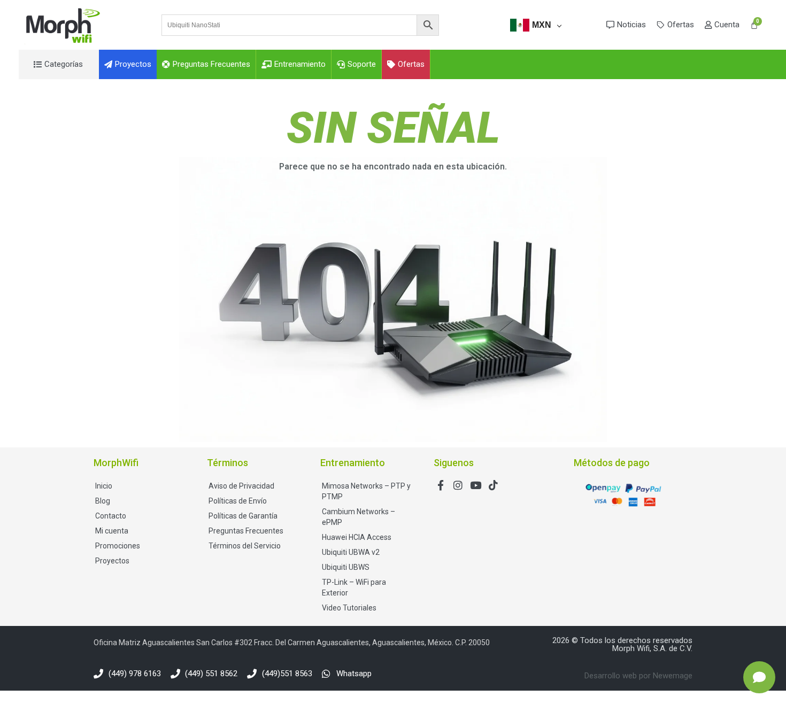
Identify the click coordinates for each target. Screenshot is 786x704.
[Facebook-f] (440, 485)
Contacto (110, 516)
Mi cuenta (111, 531)
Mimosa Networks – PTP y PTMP (366, 491)
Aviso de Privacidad (241, 486)
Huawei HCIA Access (356, 537)
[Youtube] (475, 485)
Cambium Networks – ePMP (358, 517)
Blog (102, 501)
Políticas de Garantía (243, 516)
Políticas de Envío (238, 501)
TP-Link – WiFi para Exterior (354, 587)
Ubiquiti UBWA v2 (351, 552)
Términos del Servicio (245, 545)
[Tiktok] (493, 485)
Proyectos (112, 560)
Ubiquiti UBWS (345, 567)
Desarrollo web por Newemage (638, 675)
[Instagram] (458, 485)
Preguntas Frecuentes (246, 531)
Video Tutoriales (349, 608)
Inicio (103, 486)
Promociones (117, 545)
